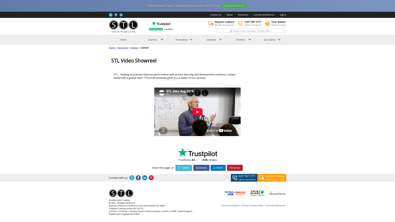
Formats (240, 39)
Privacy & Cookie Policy (252, 205)
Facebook (201, 167)
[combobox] (251, 31)
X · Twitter (183, 167)
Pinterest (234, 167)
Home (123, 39)
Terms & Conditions (230, 205)
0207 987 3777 (247, 176)
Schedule (211, 39)
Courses (152, 39)
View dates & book (234, 6)
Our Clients (270, 39)
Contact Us (215, 14)
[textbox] (251, 31)
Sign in (283, 14)
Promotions (182, 39)
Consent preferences (264, 14)
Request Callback (275, 176)
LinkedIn (218, 167)
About (230, 14)
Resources (243, 14)
